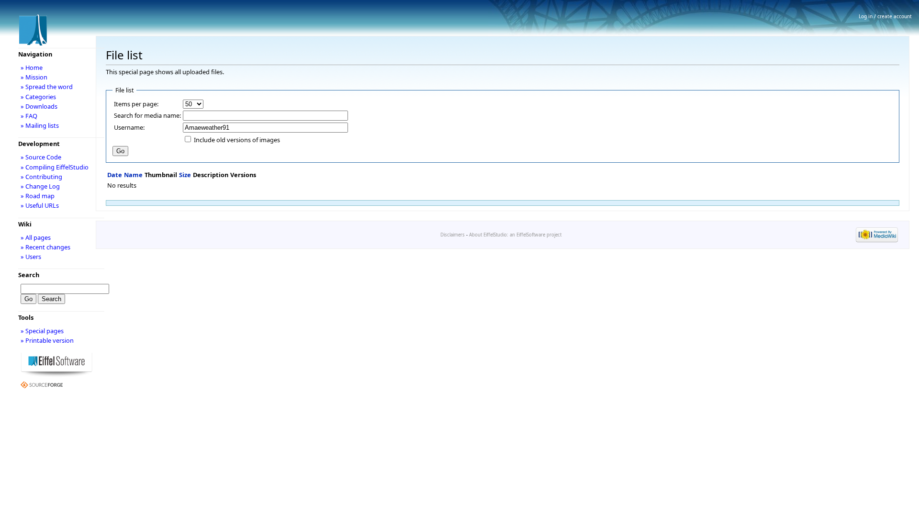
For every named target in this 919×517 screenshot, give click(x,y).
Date (114, 174)
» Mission (34, 77)
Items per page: (136, 104)
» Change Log (40, 186)
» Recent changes (45, 247)
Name (133, 174)
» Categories (38, 96)
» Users (31, 256)
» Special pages (42, 330)
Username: (129, 127)
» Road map (38, 195)
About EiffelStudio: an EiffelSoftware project (515, 235)
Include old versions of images (237, 139)
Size (185, 174)
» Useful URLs (40, 205)
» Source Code (41, 157)
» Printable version (47, 340)
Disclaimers (452, 235)
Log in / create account (885, 16)
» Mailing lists (40, 125)
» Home (32, 67)
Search (28, 274)
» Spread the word (47, 86)
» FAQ (29, 116)
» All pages (36, 237)
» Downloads (39, 106)
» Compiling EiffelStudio (55, 167)
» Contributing (41, 176)
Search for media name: (147, 115)
